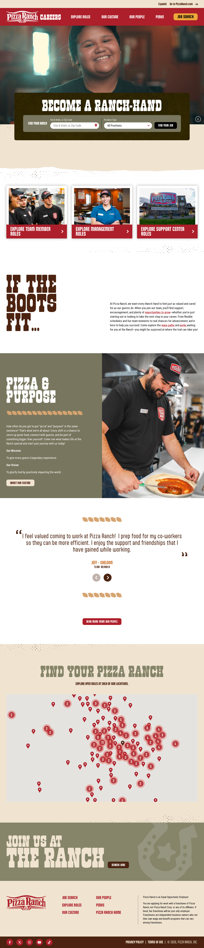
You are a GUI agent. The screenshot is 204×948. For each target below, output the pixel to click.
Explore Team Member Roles (30, 232)
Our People (137, 17)
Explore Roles (80, 17)
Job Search (186, 17)
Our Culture (110, 17)
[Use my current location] (96, 125)
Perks (160, 17)
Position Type (110, 120)
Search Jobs (118, 865)
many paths (168, 325)
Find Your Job (165, 125)
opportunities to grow (157, 312)
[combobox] (74, 125)
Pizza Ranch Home (108, 913)
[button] (108, 578)
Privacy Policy (135, 942)
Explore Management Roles (95, 232)
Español (162, 4)
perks (183, 325)
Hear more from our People (102, 621)
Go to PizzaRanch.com (181, 4)
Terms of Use (155, 942)
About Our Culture (20, 483)
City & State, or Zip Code (61, 120)
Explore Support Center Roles (162, 232)
